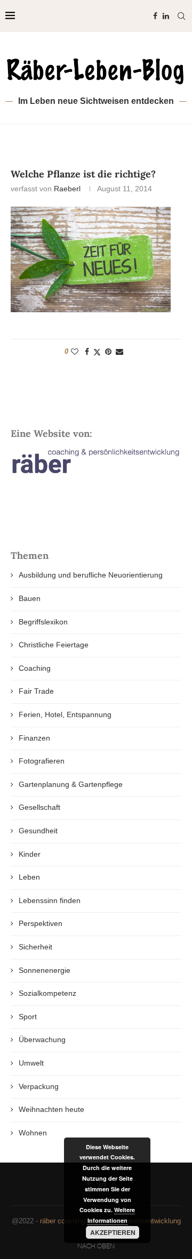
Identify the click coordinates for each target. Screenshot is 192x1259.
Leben (29, 877)
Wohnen (33, 1132)
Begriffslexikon (43, 622)
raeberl (67, 188)
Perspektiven (40, 923)
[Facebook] (155, 16)
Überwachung (42, 1039)
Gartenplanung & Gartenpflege (71, 784)
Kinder (30, 854)
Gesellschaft (39, 807)
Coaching (35, 668)
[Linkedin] (166, 16)
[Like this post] (74, 351)
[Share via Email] (119, 351)
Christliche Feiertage (54, 644)
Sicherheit (35, 947)
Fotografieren (42, 761)
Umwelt (31, 1063)
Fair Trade (36, 691)
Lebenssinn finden (50, 900)
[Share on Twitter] (97, 351)
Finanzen (34, 738)
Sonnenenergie (44, 970)
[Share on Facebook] (87, 351)
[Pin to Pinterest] (108, 351)
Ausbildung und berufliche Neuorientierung (91, 575)
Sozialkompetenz (47, 993)
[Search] (181, 16)
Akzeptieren (112, 1232)
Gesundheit (38, 830)
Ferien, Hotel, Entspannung (65, 714)
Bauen (30, 598)
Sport (28, 1016)
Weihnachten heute (51, 1109)
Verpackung (39, 1086)
